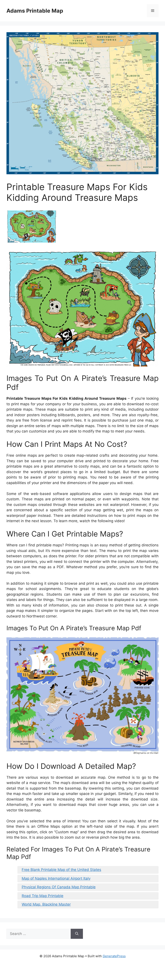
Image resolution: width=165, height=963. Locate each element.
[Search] (77, 934)
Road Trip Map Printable (42, 896)
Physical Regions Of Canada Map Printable (59, 887)
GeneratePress (114, 956)
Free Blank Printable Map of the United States (61, 870)
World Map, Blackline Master (46, 904)
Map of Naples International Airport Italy (56, 878)
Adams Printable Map (34, 10)
